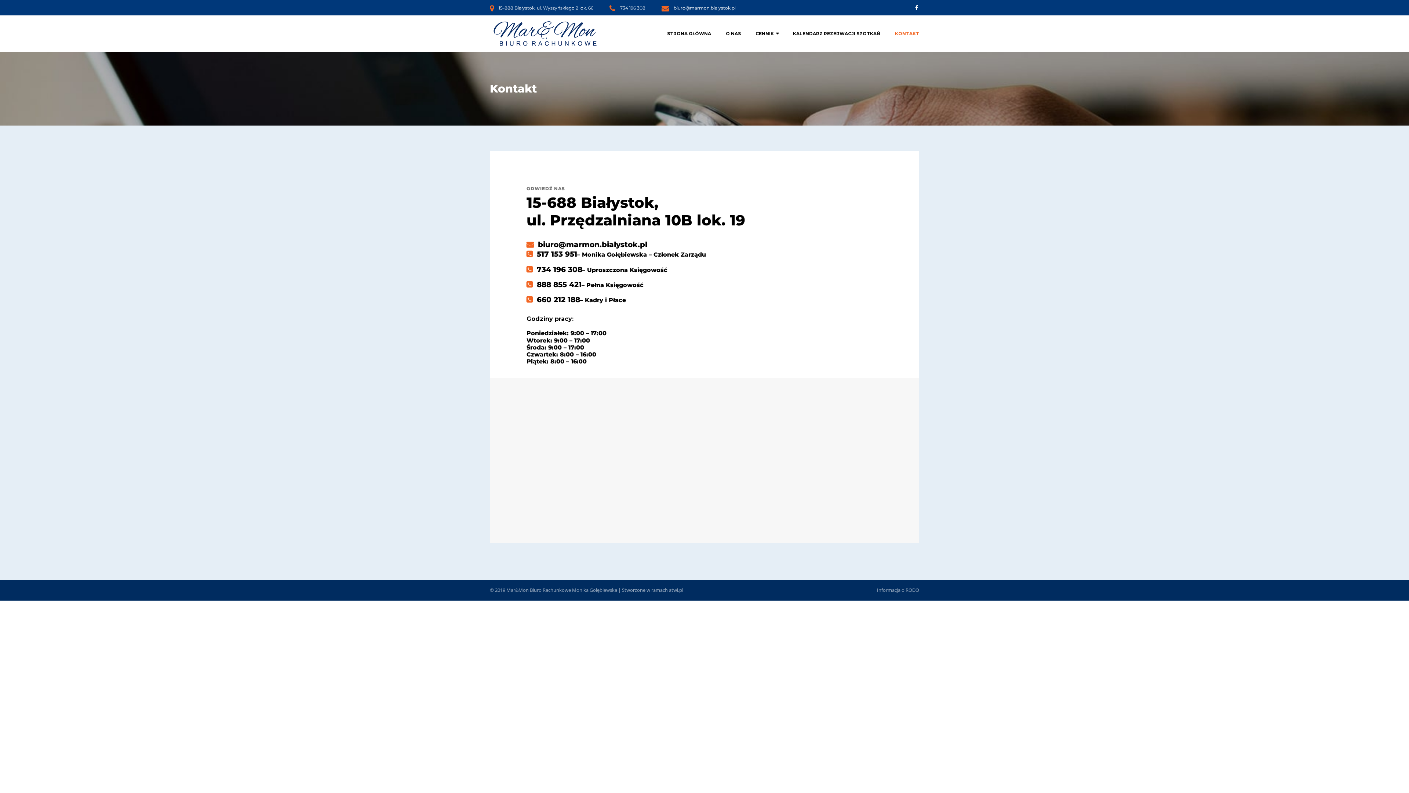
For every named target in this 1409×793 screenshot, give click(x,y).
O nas (733, 33)
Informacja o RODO (898, 590)
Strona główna (689, 33)
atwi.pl (676, 590)
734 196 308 (632, 8)
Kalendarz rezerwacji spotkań (836, 33)
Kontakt (907, 33)
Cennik (765, 33)
